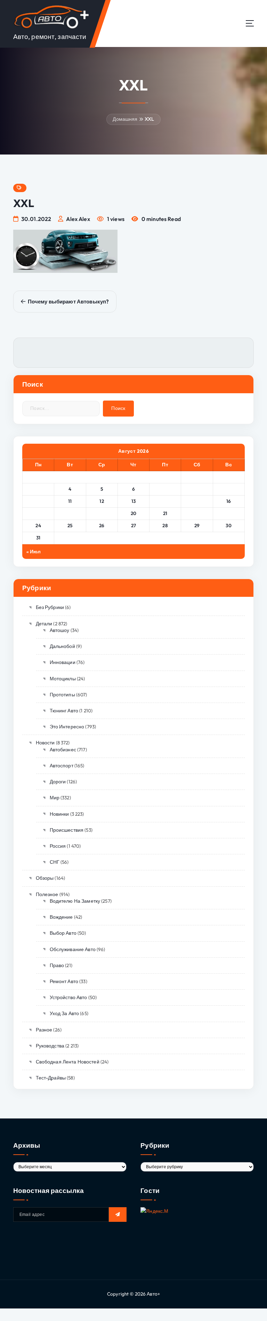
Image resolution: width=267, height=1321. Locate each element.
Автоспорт (61, 765)
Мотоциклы (63, 678)
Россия (58, 846)
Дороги (58, 781)
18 (69, 513)
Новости (45, 742)
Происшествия (66, 830)
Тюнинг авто (64, 710)
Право (57, 965)
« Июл (33, 551)
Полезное (47, 894)
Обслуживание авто (73, 949)
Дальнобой (62, 646)
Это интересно (67, 726)
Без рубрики (50, 607)
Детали (44, 623)
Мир (54, 797)
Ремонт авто (64, 981)
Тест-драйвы (51, 1078)
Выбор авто (63, 933)
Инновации (62, 662)
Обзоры (45, 878)
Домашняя (125, 119)
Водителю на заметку (75, 901)
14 (165, 501)
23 (228, 513)
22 (197, 513)
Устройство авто (68, 997)
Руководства (50, 1046)
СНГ (54, 862)
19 (101, 513)
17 (38, 513)
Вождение (61, 917)
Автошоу (59, 630)
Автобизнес (63, 749)
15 (197, 501)
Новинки (59, 814)
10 (38, 501)
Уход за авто (64, 1013)
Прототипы (62, 694)
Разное (44, 1030)
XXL (149, 119)
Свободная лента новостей (67, 1062)
